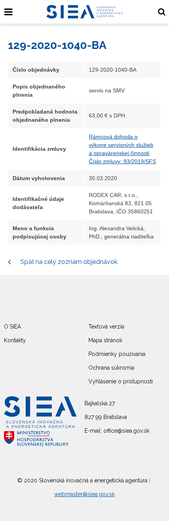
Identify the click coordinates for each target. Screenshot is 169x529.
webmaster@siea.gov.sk (84, 494)
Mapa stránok (105, 340)
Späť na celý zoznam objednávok (68, 261)
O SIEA (12, 326)
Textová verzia (106, 326)
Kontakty (15, 340)
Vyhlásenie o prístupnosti (120, 381)
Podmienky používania (116, 354)
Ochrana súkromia (111, 368)
